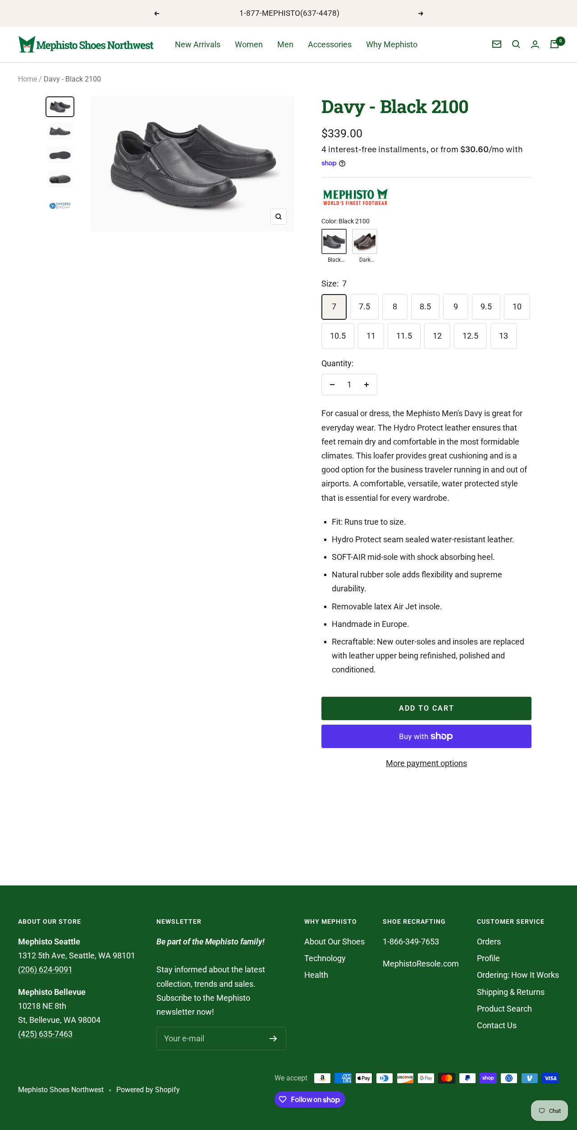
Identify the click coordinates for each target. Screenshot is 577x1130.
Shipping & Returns (511, 992)
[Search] (516, 44)
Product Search (504, 1008)
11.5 (404, 335)
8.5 (425, 306)
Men (285, 44)
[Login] (535, 44)
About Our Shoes (334, 941)
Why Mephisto (391, 44)
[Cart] (554, 44)
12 (437, 335)
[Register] (273, 1038)
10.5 (338, 335)
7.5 (364, 306)
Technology (325, 958)
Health (316, 975)
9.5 (486, 306)
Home (27, 79)
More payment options (426, 763)
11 (371, 335)
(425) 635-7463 (45, 1034)
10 (517, 306)
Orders (489, 941)
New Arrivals (197, 44)
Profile (488, 958)
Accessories (330, 44)
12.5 (470, 335)
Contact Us (497, 1025)
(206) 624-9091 (45, 969)
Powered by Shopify (148, 1089)
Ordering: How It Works (518, 975)
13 (503, 335)
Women (249, 44)
